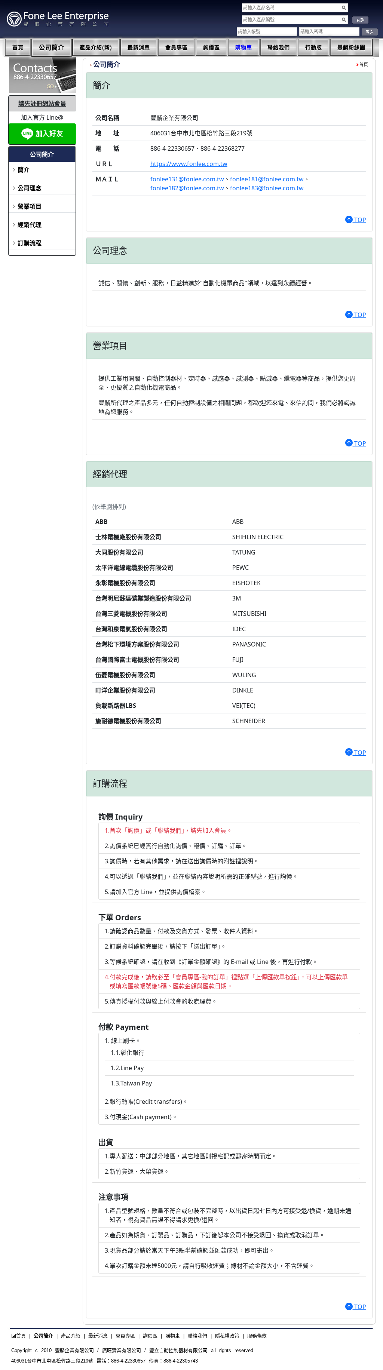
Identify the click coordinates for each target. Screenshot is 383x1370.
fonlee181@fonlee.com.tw (267, 179)
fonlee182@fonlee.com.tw (187, 188)
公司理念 (30, 188)
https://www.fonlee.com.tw (188, 164)
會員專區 (176, 47)
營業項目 (30, 206)
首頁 (18, 47)
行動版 (313, 47)
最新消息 (139, 47)
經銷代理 (30, 225)
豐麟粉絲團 (351, 47)
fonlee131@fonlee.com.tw (187, 179)
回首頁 (18, 1336)
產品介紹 (70, 1336)
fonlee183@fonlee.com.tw (267, 188)
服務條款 (257, 1336)
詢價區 (211, 47)
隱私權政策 (227, 1336)
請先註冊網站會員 (42, 103)
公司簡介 (51, 47)
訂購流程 (30, 243)
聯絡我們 (278, 47)
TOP (359, 220)
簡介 (24, 170)
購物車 (243, 47)
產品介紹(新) (96, 47)
